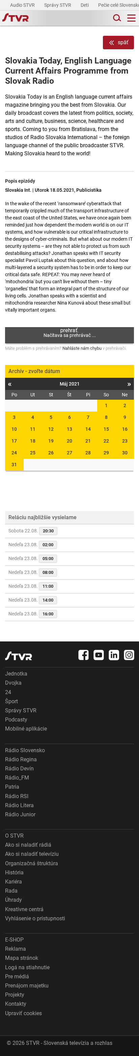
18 (32, 441)
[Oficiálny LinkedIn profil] (114, 655)
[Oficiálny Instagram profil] (129, 655)
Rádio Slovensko (25, 750)
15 (106, 429)
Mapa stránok (21, 958)
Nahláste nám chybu (82, 348)
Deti (85, 5)
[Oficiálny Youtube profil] (99, 655)
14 (88, 429)
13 (69, 429)
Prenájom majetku (27, 985)
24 (14, 452)
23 (125, 441)
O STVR (14, 836)
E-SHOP (14, 939)
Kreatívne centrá (24, 909)
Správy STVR (58, 5)
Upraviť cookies (23, 1013)
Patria (12, 787)
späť (123, 42)
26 (51, 452)
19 (51, 441)
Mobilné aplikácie (26, 728)
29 (106, 452)
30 (125, 452)
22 (106, 441)
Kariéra (13, 881)
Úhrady (13, 900)
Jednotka (16, 673)
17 (14, 441)
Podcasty (16, 719)
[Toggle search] (116, 18)
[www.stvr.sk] (18, 655)
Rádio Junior (20, 814)
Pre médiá (17, 976)
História (14, 872)
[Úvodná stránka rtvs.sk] (15, 18)
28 (88, 452)
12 (51, 429)
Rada (11, 891)
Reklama (15, 949)
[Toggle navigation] (131, 18)
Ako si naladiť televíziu (32, 854)
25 (32, 452)
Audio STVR (23, 5)
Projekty (14, 995)
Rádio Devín (19, 768)
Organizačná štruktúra (31, 863)
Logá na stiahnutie (27, 967)
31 (14, 464)
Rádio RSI (16, 796)
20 (69, 441)
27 (69, 452)
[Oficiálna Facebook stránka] (83, 655)
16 (125, 429)
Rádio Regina (21, 759)
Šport (11, 701)
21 (88, 441)
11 (32, 429)
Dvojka (13, 683)
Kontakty (15, 1004)
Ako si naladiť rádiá (28, 845)
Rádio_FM (17, 777)
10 (14, 429)
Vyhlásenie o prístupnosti (35, 918)
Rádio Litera (19, 805)
